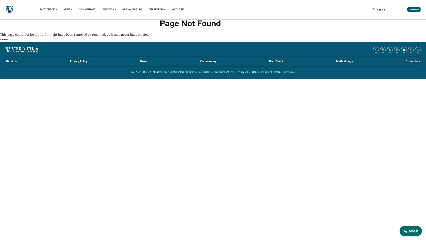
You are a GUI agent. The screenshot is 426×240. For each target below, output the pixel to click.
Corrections (413, 61)
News (66, 9)
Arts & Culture (132, 9)
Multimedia (156, 9)
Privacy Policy (78, 61)
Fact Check (47, 9)
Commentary (87, 9)
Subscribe (414, 9)
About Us (178, 9)
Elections (109, 9)
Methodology (344, 61)
